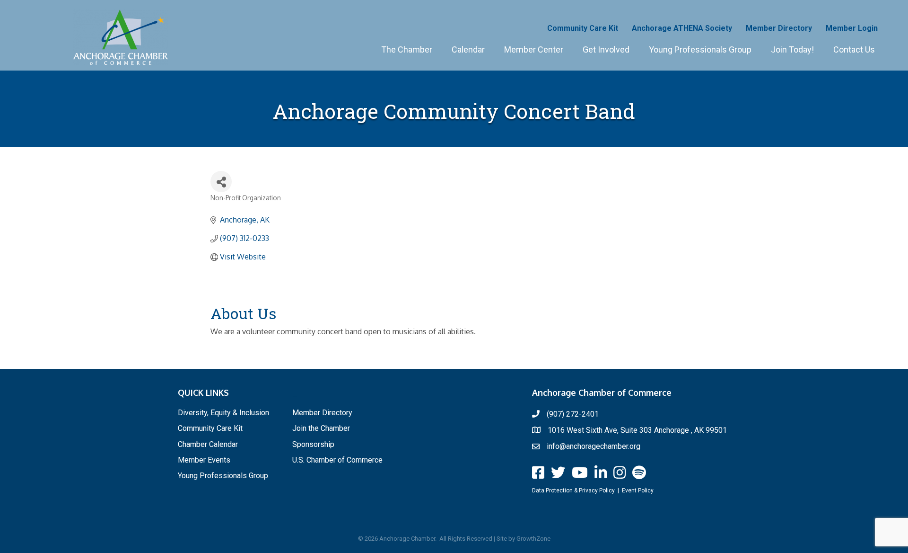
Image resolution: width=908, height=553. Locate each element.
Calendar (468, 49)
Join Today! (792, 49)
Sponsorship (313, 444)
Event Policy (638, 490)
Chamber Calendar (208, 444)
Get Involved (606, 49)
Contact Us (854, 49)
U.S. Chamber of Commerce (337, 459)
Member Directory (779, 28)
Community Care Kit (582, 28)
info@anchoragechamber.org (593, 446)
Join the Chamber (321, 428)
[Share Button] (221, 181)
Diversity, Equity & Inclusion (223, 412)
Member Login (852, 28)
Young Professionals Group (700, 49)
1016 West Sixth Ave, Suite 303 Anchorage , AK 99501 (637, 430)
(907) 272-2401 (573, 414)
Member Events (204, 459)
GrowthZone (533, 538)
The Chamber (406, 49)
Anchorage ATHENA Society (682, 28)
